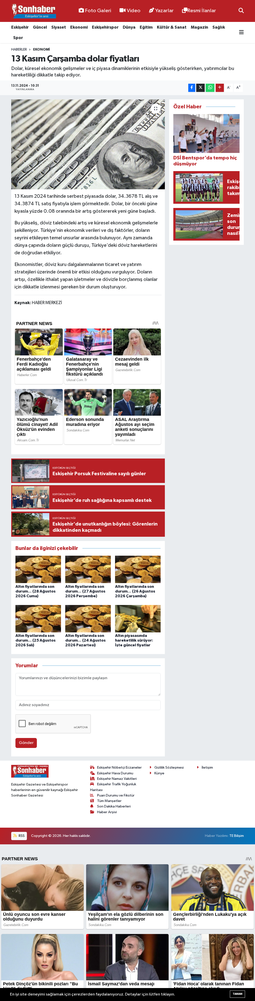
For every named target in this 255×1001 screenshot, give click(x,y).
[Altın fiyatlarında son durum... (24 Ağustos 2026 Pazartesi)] (88, 618)
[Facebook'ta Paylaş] (191, 88)
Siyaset (58, 27)
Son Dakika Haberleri (114, 806)
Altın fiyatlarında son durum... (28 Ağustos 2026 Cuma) (35, 591)
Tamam (237, 994)
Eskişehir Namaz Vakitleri (117, 779)
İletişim (207, 767)
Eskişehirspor (105, 27)
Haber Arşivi (107, 812)
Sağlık (218, 27)
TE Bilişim (236, 836)
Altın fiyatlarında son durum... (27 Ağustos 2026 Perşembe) (85, 591)
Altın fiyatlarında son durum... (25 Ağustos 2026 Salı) (35, 640)
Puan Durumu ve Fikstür (115, 795)
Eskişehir (20, 27)
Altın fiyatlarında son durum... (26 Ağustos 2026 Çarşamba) (135, 591)
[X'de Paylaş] (200, 88)
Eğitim (146, 27)
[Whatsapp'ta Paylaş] (210, 88)
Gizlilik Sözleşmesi (169, 767)
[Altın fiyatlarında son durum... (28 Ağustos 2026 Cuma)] (38, 569)
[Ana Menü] (241, 32)
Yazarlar (164, 10)
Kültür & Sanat (172, 27)
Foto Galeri (98, 10)
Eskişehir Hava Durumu (115, 773)
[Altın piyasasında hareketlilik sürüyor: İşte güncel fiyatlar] (138, 618)
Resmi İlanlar (201, 10)
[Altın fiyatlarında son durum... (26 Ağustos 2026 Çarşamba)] (138, 569)
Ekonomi (79, 27)
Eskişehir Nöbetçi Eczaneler (119, 767)
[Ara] (241, 11)
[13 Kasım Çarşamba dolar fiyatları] (88, 144)
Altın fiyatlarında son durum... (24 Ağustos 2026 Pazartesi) (85, 640)
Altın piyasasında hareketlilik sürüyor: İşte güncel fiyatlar (134, 640)
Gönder (26, 743)
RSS (21, 836)
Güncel (40, 27)
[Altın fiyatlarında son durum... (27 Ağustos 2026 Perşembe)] (88, 569)
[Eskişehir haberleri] (33, 11)
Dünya (129, 27)
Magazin (199, 27)
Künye (159, 773)
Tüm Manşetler (109, 801)
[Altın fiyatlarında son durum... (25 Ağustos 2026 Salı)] (38, 618)
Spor (18, 38)
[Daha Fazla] (220, 88)
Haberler (19, 49)
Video (133, 10)
